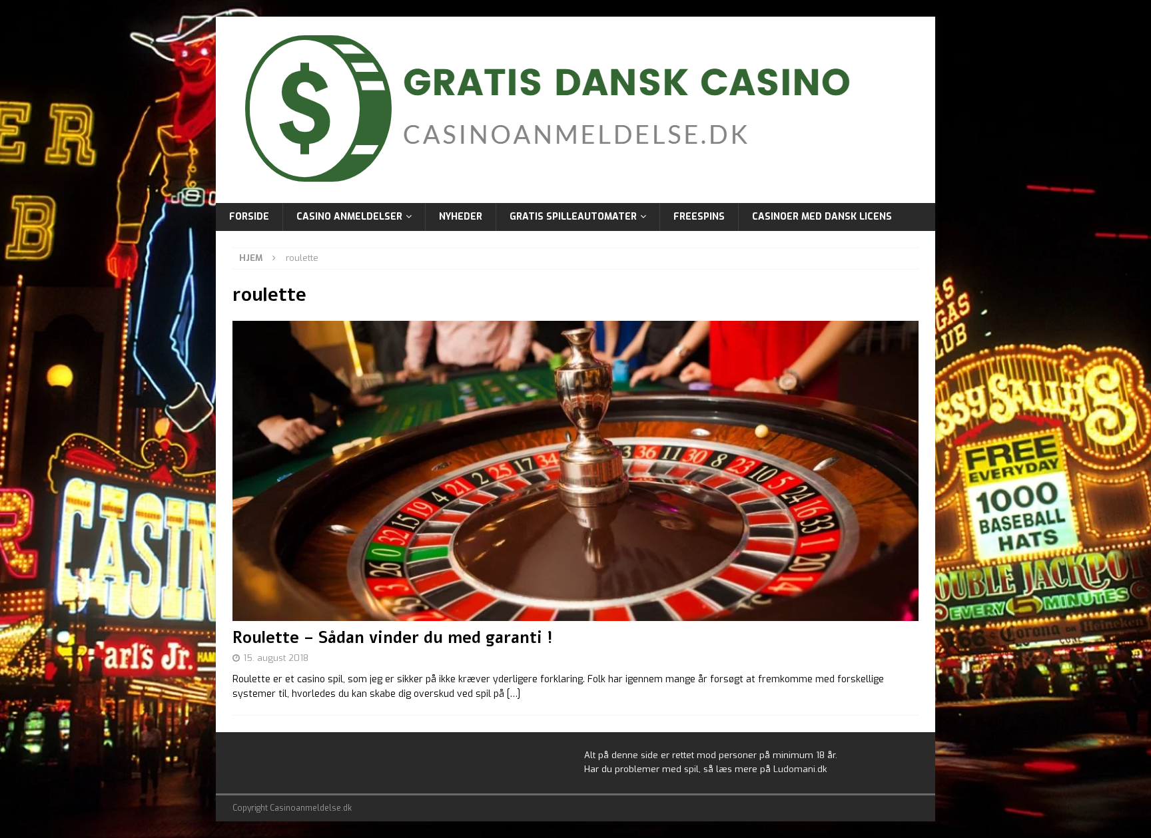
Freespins (699, 216)
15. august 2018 (275, 658)
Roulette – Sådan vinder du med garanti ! (392, 637)
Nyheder (460, 216)
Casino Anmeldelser (349, 216)
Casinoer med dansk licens (822, 216)
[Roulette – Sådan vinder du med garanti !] (575, 471)
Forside (249, 216)
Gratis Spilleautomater (573, 216)
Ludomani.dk (800, 769)
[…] (513, 694)
